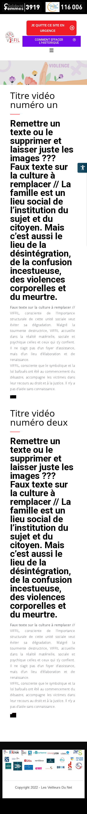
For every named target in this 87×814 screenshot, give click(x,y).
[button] (51, 50)
